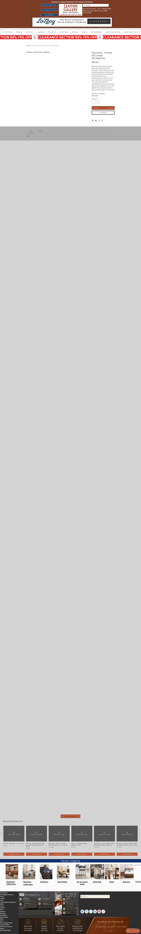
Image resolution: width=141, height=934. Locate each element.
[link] (30, 131)
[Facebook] (82, 911)
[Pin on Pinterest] (96, 120)
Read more (95, 95)
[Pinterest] (99, 911)
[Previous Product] (1, 834)
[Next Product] (140, 834)
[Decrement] (93, 102)
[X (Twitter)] (87, 911)
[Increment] (98, 102)
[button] (40, 32)
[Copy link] (103, 911)
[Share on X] (102, 120)
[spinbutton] (95, 102)
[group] (70, 841)
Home (28, 46)
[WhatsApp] (91, 911)
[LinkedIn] (95, 911)
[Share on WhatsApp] (99, 120)
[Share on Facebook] (93, 120)
